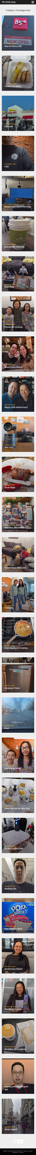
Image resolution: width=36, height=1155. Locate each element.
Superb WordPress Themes (22, 1151)
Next (20, 1141)
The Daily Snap (9, 2)
